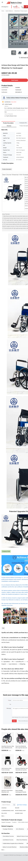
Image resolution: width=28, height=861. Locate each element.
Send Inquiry (14, 80)
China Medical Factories (8, 836)
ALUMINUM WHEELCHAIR (7, 810)
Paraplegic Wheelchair (8, 829)
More (2, 849)
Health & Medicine (9, 10)
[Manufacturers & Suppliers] (14, 2)
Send (14, 721)
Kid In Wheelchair (20, 829)
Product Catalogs (22, 804)
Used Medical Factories (8, 840)
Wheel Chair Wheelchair (22, 840)
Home (2, 10)
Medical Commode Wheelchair (10, 847)
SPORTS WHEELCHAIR (20, 810)
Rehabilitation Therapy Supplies (20, 10)
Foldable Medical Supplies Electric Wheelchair (13, 843)
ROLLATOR (4, 813)
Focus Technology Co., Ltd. (18, 855)
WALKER (17, 808)
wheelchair (3, 808)
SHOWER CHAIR (19, 813)
